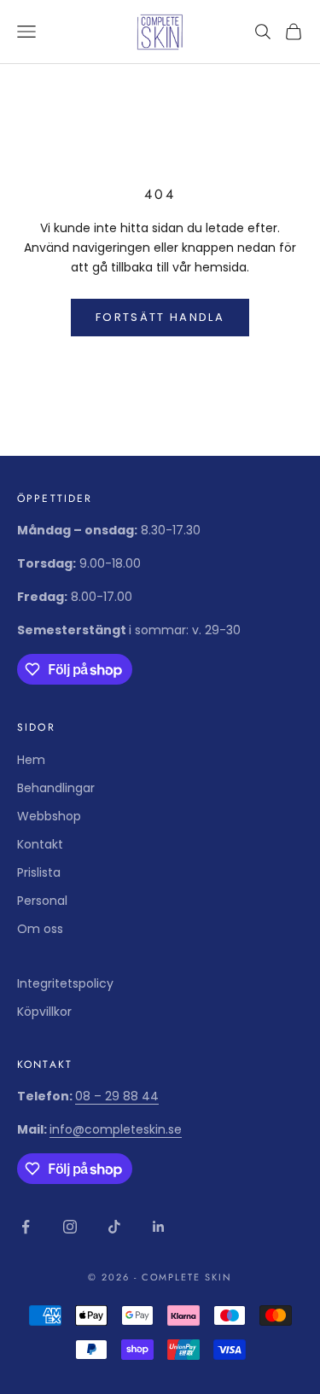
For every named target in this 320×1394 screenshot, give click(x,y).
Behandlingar (56, 787)
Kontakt (40, 844)
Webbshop (49, 816)
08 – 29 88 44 (117, 1096)
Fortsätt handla (160, 317)
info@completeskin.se (115, 1129)
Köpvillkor (44, 1011)
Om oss (40, 928)
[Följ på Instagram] (70, 1226)
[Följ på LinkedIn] (158, 1226)
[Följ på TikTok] (114, 1226)
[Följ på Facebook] (25, 1226)
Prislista (39, 872)
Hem (31, 759)
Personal (42, 900)
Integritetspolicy (65, 983)
